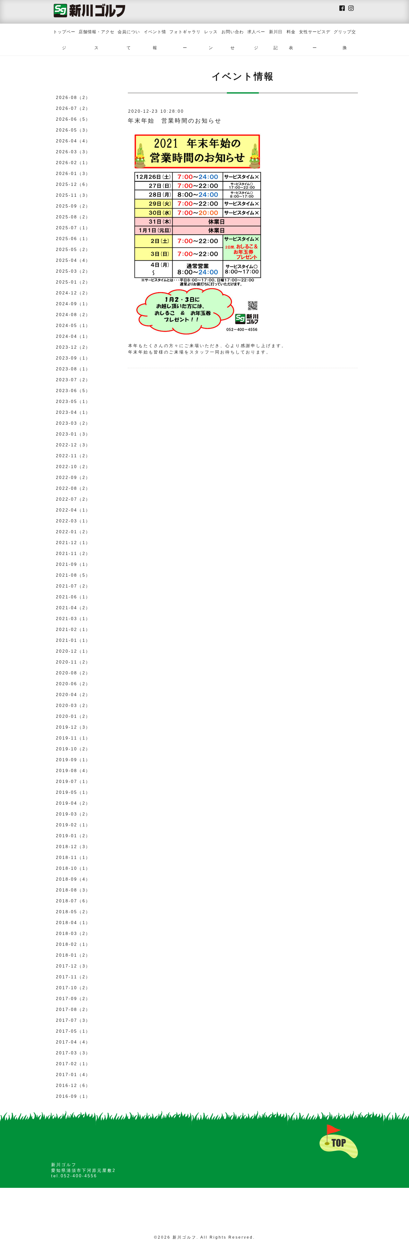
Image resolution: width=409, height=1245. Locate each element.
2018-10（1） (73, 868)
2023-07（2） (73, 379)
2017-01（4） (73, 1074)
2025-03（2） (73, 271)
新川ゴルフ (185, 1237)
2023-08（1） (73, 369)
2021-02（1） (73, 629)
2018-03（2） (73, 933)
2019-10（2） (73, 749)
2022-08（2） (73, 488)
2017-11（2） (73, 977)
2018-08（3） (73, 890)
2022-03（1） (73, 521)
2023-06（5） (73, 390)
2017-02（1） (73, 1063)
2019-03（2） (73, 814)
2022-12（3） (73, 445)
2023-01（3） (73, 434)
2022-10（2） (73, 466)
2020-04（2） (73, 694)
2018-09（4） (73, 879)
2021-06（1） (73, 597)
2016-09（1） (73, 1096)
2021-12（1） (73, 542)
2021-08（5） (73, 575)
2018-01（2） (73, 955)
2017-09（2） (73, 998)
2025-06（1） (73, 238)
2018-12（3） (73, 846)
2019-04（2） (73, 803)
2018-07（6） (73, 901)
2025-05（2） (73, 249)
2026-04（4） (73, 141)
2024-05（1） (73, 325)
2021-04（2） (73, 607)
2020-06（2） (73, 683)
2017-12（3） (73, 966)
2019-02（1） (73, 825)
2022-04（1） (73, 510)
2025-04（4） (73, 260)
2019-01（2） (73, 835)
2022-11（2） (73, 455)
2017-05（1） (73, 1031)
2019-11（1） (73, 738)
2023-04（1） (73, 412)
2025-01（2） (73, 282)
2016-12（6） (73, 1085)
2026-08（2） (73, 97)
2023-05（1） (73, 401)
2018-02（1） (73, 944)
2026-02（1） (73, 162)
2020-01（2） (73, 716)
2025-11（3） (73, 195)
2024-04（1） (73, 336)
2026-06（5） (73, 119)
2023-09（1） (73, 358)
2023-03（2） (73, 423)
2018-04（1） (73, 922)
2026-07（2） (73, 108)
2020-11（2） (73, 662)
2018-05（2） (73, 911)
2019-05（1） (73, 792)
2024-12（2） (73, 293)
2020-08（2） (73, 673)
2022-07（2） (73, 499)
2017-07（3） (73, 1020)
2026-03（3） (73, 151)
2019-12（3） (73, 727)
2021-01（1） (73, 640)
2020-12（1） (73, 651)
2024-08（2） (73, 314)
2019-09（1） (73, 759)
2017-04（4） (73, 1042)
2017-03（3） (73, 1053)
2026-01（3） (73, 173)
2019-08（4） (73, 770)
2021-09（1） (73, 564)
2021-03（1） (73, 618)
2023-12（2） (73, 347)
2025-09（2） (73, 206)
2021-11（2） (73, 553)
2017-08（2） (73, 1009)
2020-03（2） (73, 705)
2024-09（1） (73, 303)
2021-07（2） (73, 586)
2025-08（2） (73, 217)
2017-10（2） (73, 987)
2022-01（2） (73, 531)
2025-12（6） (73, 184)
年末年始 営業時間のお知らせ (175, 121)
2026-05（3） (73, 130)
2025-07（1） (73, 227)
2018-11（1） (73, 857)
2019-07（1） (73, 781)
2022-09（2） (73, 477)
